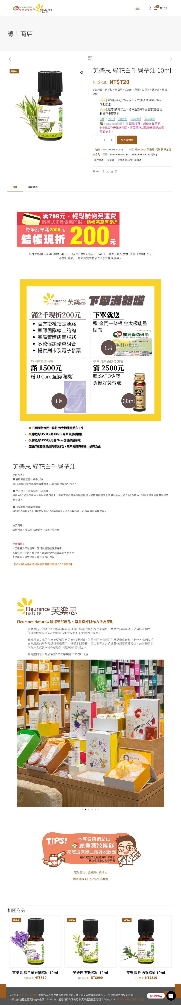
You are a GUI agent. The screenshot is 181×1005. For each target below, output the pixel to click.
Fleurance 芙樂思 (144, 149)
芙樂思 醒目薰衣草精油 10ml (35, 972)
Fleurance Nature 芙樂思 (145, 154)
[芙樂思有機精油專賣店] (32, 8)
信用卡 (111, 118)
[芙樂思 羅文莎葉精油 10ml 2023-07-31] (3, 991)
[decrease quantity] (97, 140)
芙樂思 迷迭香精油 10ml (145, 972)
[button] (82, 72)
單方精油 (98, 160)
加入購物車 (127, 140)
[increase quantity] (112, 140)
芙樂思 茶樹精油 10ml (90, 972)
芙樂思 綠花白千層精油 (129, 160)
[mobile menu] (138, 8)
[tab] (15, 187)
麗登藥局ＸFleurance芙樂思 (90, 879)
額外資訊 (33, 187)
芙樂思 (110, 160)
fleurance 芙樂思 (27, 995)
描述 (15, 187)
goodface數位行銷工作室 (130, 999)
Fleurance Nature (119, 154)
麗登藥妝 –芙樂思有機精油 (90, 872)
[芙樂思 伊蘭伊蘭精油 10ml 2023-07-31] (178, 991)
